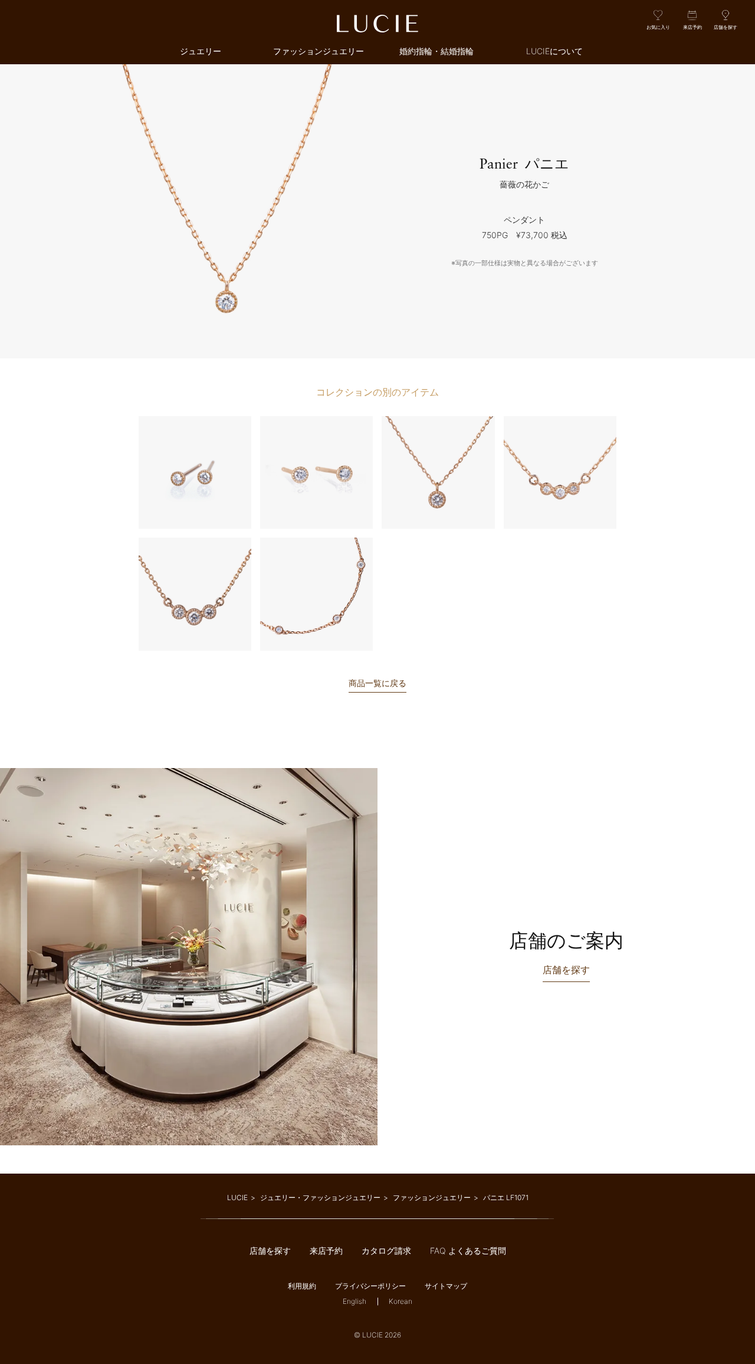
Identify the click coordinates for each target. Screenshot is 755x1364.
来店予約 (326, 1251)
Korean (400, 1301)
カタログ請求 (386, 1251)
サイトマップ (446, 1285)
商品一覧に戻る (377, 683)
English (354, 1301)
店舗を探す (270, 1251)
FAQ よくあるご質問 (468, 1251)
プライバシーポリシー (370, 1285)
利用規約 (302, 1285)
